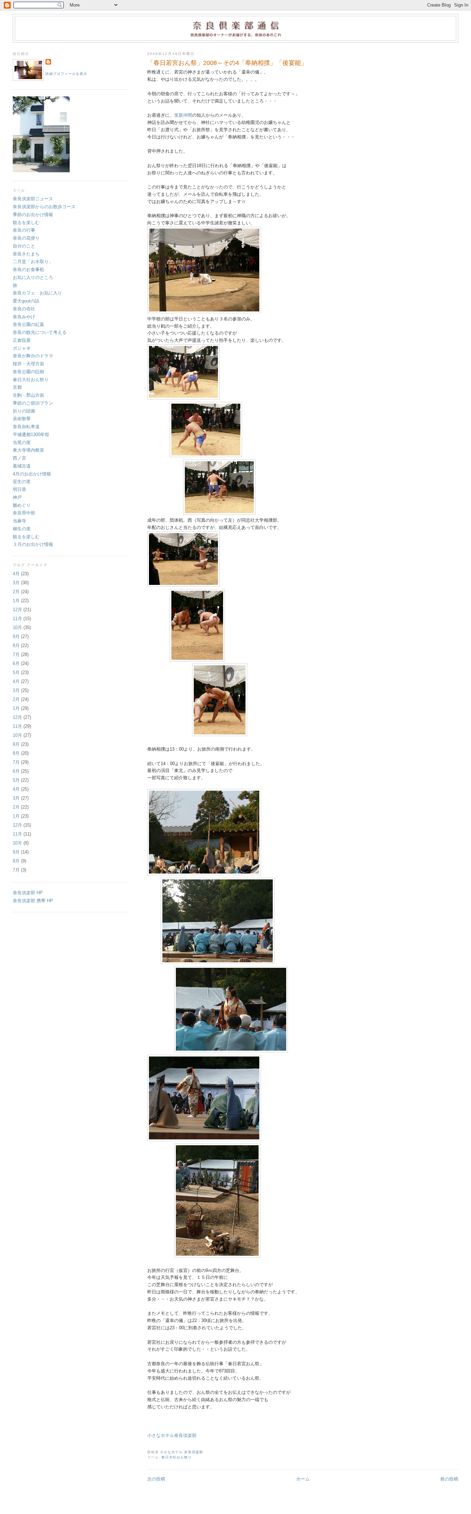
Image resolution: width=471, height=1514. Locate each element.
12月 (17, 609)
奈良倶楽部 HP (28, 892)
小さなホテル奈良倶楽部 (172, 1435)
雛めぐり (22, 505)
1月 (16, 600)
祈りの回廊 (24, 411)
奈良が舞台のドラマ (33, 355)
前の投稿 (449, 1479)
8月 (16, 645)
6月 (16, 663)
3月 (16, 582)
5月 (16, 672)
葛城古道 (22, 466)
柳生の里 (22, 528)
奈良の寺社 (24, 308)
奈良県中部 (24, 512)
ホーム (303, 1479)
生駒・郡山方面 (28, 395)
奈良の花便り (26, 238)
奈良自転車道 (26, 426)
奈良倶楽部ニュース (33, 198)
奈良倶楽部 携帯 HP (33, 900)
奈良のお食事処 (28, 269)
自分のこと (24, 246)
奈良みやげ (24, 316)
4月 (16, 573)
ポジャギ (22, 348)
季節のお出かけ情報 (35, 214)
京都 (17, 387)
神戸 (17, 497)
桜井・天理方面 (28, 363)
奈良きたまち (26, 254)
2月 (16, 591)
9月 (16, 636)
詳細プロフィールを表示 (66, 74)
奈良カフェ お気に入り (37, 293)
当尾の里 (22, 442)
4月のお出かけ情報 (32, 473)
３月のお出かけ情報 (33, 544)
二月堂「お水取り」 (33, 261)
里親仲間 (183, 115)
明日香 (22, 489)
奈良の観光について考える (40, 332)
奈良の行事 (24, 230)
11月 (17, 618)
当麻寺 (19, 520)
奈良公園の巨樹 (28, 371)
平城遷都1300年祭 (31, 434)
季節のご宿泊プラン (33, 403)
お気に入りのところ (33, 277)
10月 (17, 627)
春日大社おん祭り (176, 1457)
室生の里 (22, 481)
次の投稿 (156, 1479)
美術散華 (22, 418)
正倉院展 (22, 340)
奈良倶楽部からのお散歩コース (44, 206)
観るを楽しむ (28, 222)
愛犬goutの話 (26, 300)
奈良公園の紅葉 (28, 324)
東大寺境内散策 (28, 450)
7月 (16, 654)
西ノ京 (19, 458)
